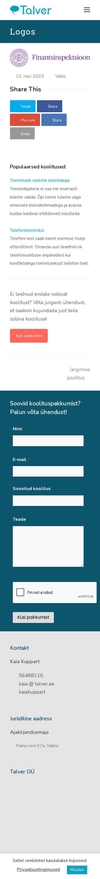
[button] (23, 106)
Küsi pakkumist (29, 335)
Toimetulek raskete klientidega (39, 180)
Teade (19, 519)
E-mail (21, 460)
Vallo (60, 76)
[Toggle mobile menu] (87, 10)
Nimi (19, 429)
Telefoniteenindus (27, 230)
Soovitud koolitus (32, 489)
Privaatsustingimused (38, 869)
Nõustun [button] (77, 869)
